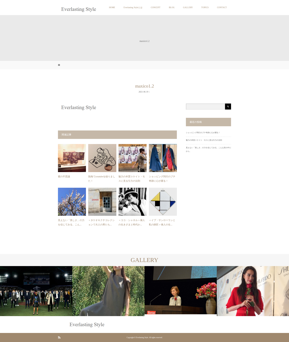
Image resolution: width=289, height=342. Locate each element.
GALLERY (188, 7)
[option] (36, 291)
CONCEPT (155, 7)
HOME (112, 7)
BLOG (172, 7)
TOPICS (205, 7)
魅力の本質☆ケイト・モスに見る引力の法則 (204, 140)
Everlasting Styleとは (133, 7)
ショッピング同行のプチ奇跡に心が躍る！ (203, 133)
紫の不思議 (64, 176)
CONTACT (222, 7)
